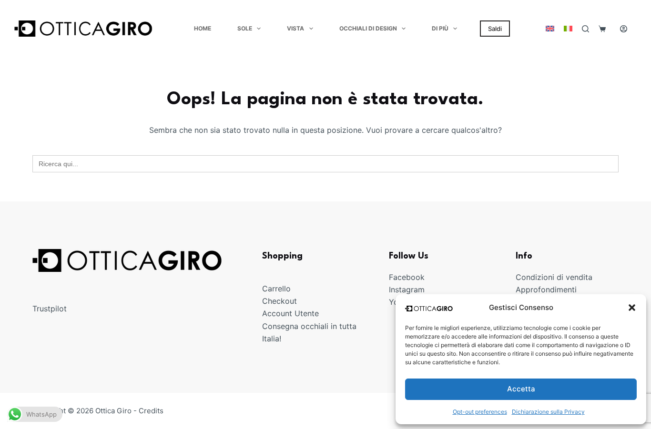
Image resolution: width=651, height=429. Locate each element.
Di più (440, 28)
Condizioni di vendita (554, 277)
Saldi (495, 28)
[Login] (623, 28)
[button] (632, 307)
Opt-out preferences (480, 411)
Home (202, 28)
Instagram (407, 289)
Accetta (521, 388)
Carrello (276, 288)
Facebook (407, 277)
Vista (295, 28)
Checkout (279, 301)
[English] (550, 28)
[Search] (585, 28)
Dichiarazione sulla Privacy (548, 411)
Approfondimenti (546, 289)
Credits (151, 410)
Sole (244, 28)
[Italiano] (568, 28)
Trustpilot (49, 308)
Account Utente (290, 313)
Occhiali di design (368, 28)
